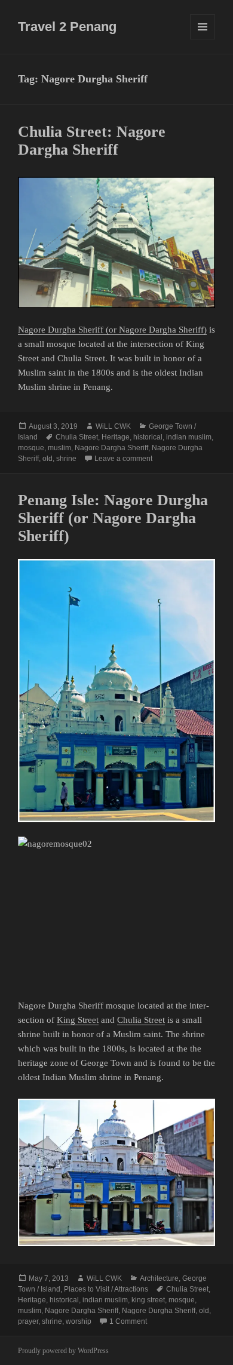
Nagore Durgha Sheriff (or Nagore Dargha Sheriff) (112, 329)
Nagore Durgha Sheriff (158, 1310)
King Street (78, 1020)
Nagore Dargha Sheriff (111, 448)
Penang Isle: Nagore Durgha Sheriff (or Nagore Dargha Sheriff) (113, 518)
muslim (59, 448)
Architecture (159, 1278)
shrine (66, 458)
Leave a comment (123, 458)
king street (148, 1300)
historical (148, 437)
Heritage (116, 437)
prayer (28, 1321)
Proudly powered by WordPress (63, 1350)
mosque (31, 448)
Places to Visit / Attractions (106, 1289)
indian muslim (188, 437)
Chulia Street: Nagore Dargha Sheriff (91, 140)
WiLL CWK (113, 426)
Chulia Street (77, 437)
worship (78, 1321)
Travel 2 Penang (67, 26)
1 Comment (128, 1321)
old (47, 458)
